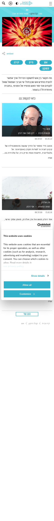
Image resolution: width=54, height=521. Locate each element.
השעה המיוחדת (44, 206)
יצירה (16, 62)
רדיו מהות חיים (27, 3)
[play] (10, 3)
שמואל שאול (23, 13)
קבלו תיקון (34, 13)
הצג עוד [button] (27, 314)
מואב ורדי (46, 129)
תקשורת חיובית (44, 133)
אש (27, 10)
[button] (50, 3)
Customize (25, 293)
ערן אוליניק (45, 202)
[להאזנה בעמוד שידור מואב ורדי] (27, 114)
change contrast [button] (17, 3)
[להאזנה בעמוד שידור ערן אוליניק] (27, 188)
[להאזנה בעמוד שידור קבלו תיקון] (27, 32)
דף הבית (46, 323)
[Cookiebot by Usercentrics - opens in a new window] (38, 225)
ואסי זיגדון (22, 133)
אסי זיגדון (30, 206)
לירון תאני (30, 133)
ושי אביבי (15, 13)
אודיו (50, 158)
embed (10, 54)
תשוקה (45, 68)
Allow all (27, 285)
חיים (31, 62)
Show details (38, 275)
